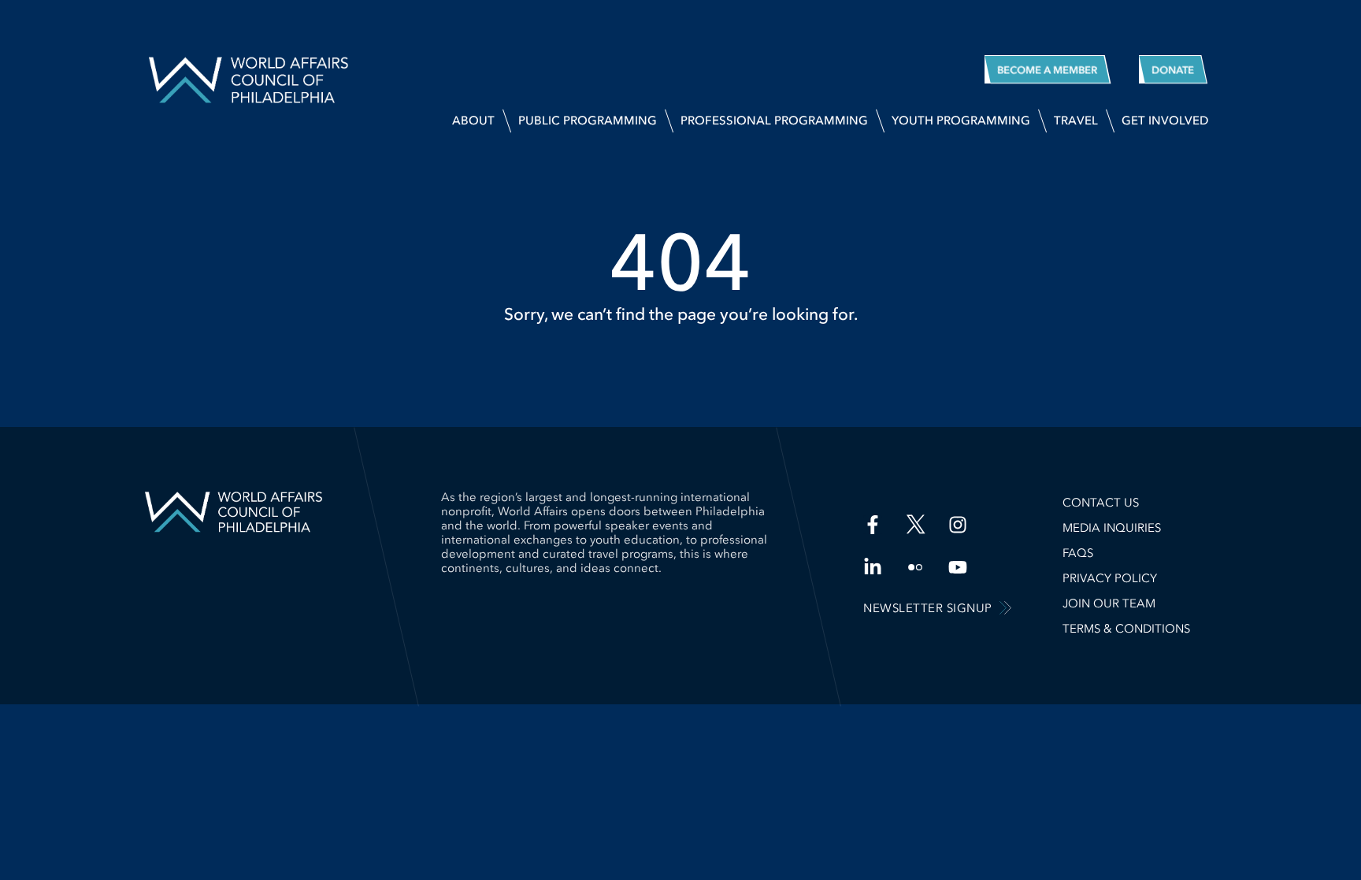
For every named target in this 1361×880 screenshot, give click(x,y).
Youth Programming (961, 120)
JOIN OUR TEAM (1108, 603)
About (473, 120)
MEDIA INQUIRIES (1111, 528)
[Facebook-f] (872, 524)
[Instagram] (957, 524)
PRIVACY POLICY (1109, 578)
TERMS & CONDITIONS (1126, 629)
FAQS (1077, 553)
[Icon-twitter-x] (915, 524)
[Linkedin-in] (872, 567)
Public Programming (587, 120)
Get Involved (1165, 120)
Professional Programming (774, 120)
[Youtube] (957, 567)
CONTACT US (1100, 503)
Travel (1076, 120)
